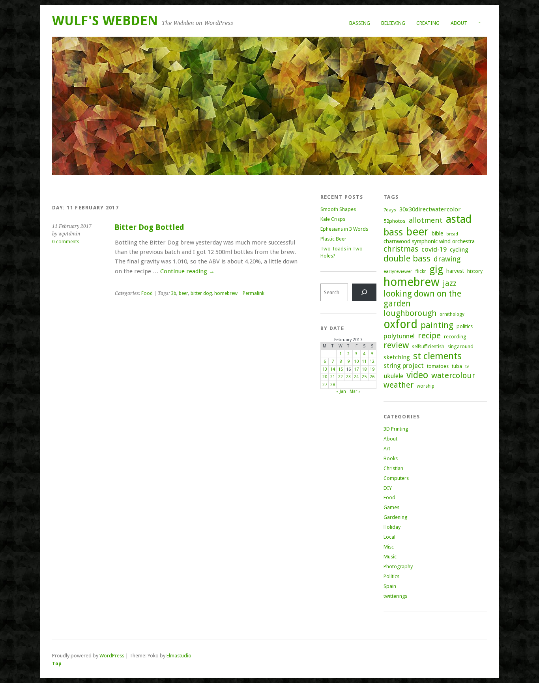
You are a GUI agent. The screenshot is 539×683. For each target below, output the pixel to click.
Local (389, 537)
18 (364, 369)
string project (404, 365)
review (396, 345)
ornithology (452, 314)
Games (391, 507)
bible (437, 233)
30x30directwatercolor (430, 209)
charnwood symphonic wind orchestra (429, 241)
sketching (397, 357)
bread (452, 234)
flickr (420, 271)
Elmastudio (179, 656)
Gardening (395, 517)
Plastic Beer (333, 239)
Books (391, 458)
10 (356, 361)
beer (183, 293)
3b (173, 293)
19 (372, 369)
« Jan (341, 391)
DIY (388, 488)
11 (364, 361)
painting (437, 325)
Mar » (355, 391)
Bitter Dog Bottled (149, 227)
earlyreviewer (398, 271)
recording (455, 337)
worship (425, 386)
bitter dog (201, 293)
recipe (429, 335)
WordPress (111, 656)
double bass (407, 258)
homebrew (226, 293)
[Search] (364, 292)
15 (340, 369)
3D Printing (396, 429)
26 (372, 376)
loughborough (410, 313)
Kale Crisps (332, 219)
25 (364, 376)
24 (356, 376)
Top (57, 663)
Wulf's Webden (105, 20)
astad (459, 219)
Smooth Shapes (338, 209)
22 (340, 376)
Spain (390, 586)
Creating (428, 23)
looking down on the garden (422, 298)
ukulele (393, 376)
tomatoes (438, 366)
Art (387, 449)
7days (390, 210)
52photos (395, 221)
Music (390, 557)
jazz (450, 283)
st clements (437, 356)
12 (372, 361)
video (417, 375)
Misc (389, 547)
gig (436, 269)
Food (147, 293)
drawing (447, 259)
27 (324, 384)
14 (332, 369)
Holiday (392, 527)
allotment (426, 220)
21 (332, 376)
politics (465, 326)
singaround (460, 346)
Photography (398, 566)
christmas (401, 249)
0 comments (65, 241)
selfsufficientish (428, 346)
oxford (400, 324)
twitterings (395, 596)
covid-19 (434, 249)
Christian (393, 468)
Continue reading (187, 271)
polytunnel (399, 336)
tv (467, 366)
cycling (459, 249)
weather (399, 385)
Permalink (253, 293)
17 (356, 369)
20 (324, 376)
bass (393, 232)
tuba (457, 366)
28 (332, 384)
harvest (455, 271)
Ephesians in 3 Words (344, 229)
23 (348, 376)
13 (324, 369)
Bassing (359, 23)
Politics (391, 576)
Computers (396, 478)
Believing (393, 23)
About (459, 23)
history (475, 271)
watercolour (453, 375)
